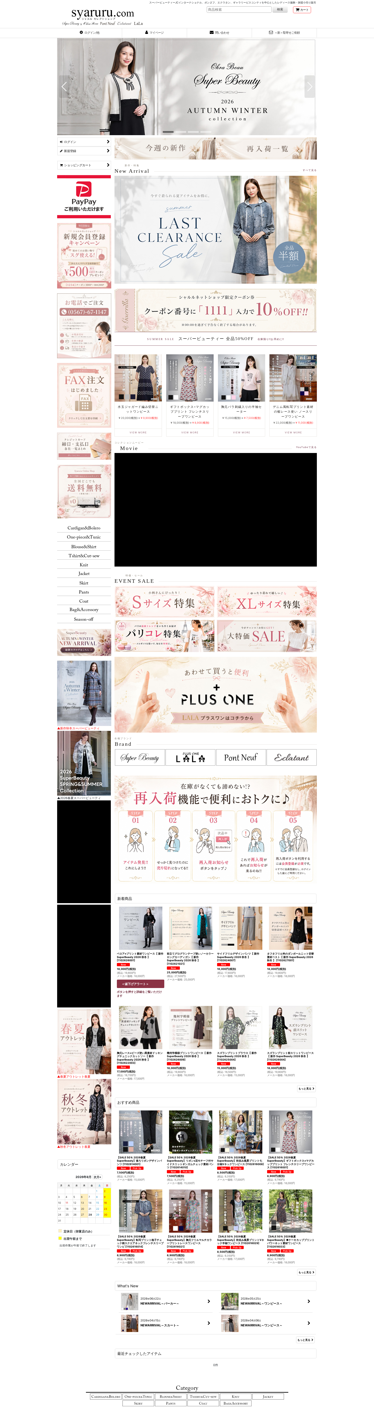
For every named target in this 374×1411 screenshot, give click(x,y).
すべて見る (310, 170)
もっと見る (304, 1088)
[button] (89, 33)
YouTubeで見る (306, 447)
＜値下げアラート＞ (135, 984)
